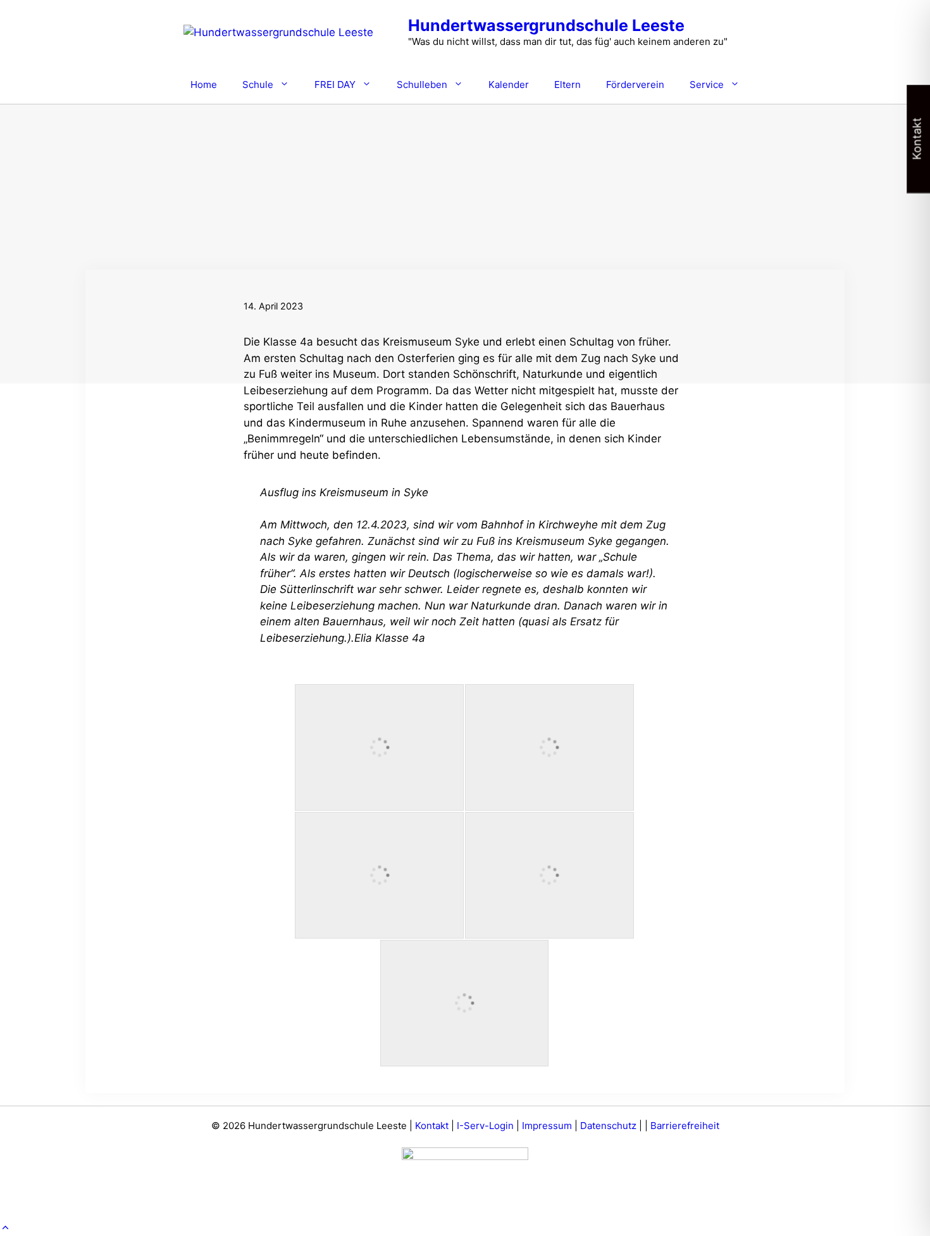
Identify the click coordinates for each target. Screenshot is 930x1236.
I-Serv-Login (485, 1126)
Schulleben (422, 84)
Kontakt (432, 1126)
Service (707, 84)
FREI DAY (335, 84)
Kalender (508, 84)
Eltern (567, 84)
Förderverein (635, 84)
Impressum (547, 1126)
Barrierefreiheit (684, 1126)
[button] (5, 1227)
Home (203, 84)
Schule (257, 84)
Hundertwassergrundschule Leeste (546, 25)
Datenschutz (608, 1126)
